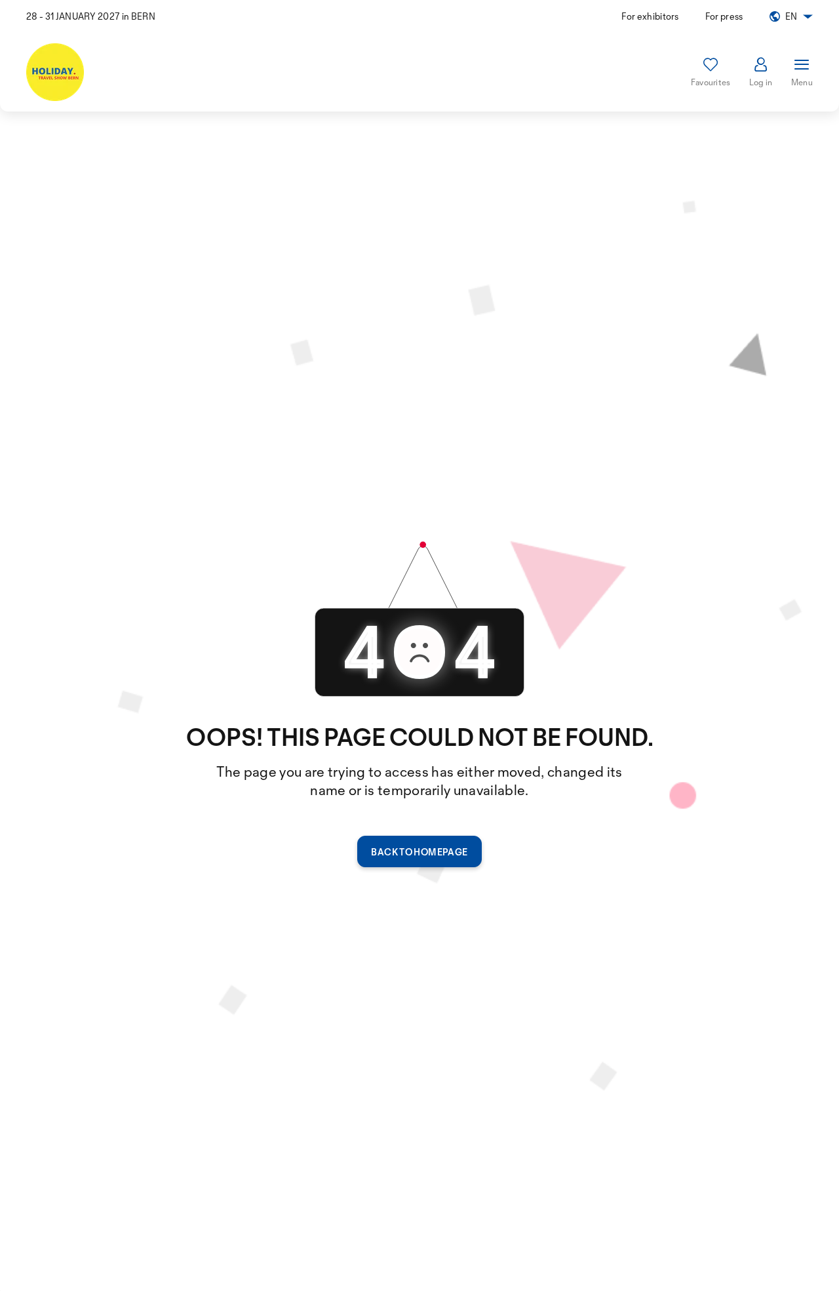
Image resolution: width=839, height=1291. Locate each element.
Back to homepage (419, 851)
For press (724, 16)
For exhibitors (649, 16)
